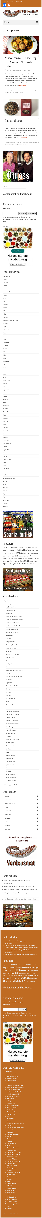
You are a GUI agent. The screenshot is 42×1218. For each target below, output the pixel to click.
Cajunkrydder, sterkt (12, 632)
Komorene (6, 393)
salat (35, 558)
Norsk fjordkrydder (12, 705)
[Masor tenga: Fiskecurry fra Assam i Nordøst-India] (21, 45)
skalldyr (10, 561)
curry (10, 90)
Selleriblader (10, 758)
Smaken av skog (11, 761)
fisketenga (24, 90)
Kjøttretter (8, 814)
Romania (5, 437)
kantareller (30, 553)
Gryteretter (23, 70)
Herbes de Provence (12, 654)
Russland (6, 440)
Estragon (8, 638)
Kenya (5, 383)
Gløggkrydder (10, 641)
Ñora (7, 701)
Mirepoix (8, 692)
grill (3, 553)
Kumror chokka (29, 142)
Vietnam (5, 503)
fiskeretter (19, 90)
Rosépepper (10, 742)
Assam (7, 90)
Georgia (5, 345)
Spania (5, 456)
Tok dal (24, 144)
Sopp (6, 822)
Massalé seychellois (12, 686)
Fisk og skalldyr (16, 70)
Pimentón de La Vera (12, 724)
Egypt (4, 326)
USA (4, 497)
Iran (4, 364)
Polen (4, 424)
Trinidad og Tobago (9, 478)
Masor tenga (34, 90)
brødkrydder (33, 548)
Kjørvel (8, 667)
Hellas (5, 355)
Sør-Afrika (6, 468)
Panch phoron (10, 708)
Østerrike (5, 506)
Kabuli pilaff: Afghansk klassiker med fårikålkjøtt (19, 886)
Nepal (4, 415)
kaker (24, 553)
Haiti (4, 352)
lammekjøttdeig (22, 556)
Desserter (8, 800)
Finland (5, 339)
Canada (5, 308)
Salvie (7, 752)
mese (32, 556)
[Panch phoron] (21, 107)
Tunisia (5, 481)
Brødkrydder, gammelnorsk (14, 619)
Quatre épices (10, 733)
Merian (8, 689)
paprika (15, 558)
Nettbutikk (19, 1)
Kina (4, 386)
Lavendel (9, 679)
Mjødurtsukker (10, 698)
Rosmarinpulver (11, 746)
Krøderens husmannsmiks (14, 670)
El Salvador (6, 330)
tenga (21, 92)
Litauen (5, 402)
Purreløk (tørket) (11, 730)
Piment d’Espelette (12, 720)
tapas (5, 564)
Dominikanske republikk (10, 320)
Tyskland (5, 487)
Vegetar (7, 829)
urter (24, 563)
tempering (17, 92)
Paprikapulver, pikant (12, 714)
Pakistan (5, 418)
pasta (20, 558)
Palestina (5, 421)
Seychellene (6, 450)
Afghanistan (6, 276)
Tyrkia (4, 484)
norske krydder (8, 558)
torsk (9, 564)
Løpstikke (9, 683)
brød (28, 548)
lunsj (28, 556)
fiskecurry (14, 90)
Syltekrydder (10, 765)
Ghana (5, 349)
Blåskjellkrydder (11, 607)
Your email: (6, 208)
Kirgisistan (6, 390)
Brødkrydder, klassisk (12, 623)
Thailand (5, 475)
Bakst (7, 796)
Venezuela (6, 500)
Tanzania (5, 472)
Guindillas (9, 651)
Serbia (5, 446)
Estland (5, 333)
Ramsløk (8, 736)
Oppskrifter (8, 1208)
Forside (6, 1)
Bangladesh (12, 142)
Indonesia (6, 361)
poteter (30, 558)
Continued (22, 85)
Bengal (17, 142)
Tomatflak (9, 771)
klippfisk (35, 553)
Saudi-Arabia (7, 443)
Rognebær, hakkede (12, 739)
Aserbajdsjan (7, 289)
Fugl (6, 807)
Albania (5, 279)
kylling (11, 556)
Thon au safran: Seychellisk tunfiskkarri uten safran (20, 889)
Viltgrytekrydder (11, 780)
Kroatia (5, 396)
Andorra (5, 282)
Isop (7, 660)
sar (38, 558)
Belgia (5, 295)
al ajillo (4, 547)
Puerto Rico (6, 431)
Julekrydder (9, 664)
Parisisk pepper (11, 717)
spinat (31, 561)
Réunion (5, 434)
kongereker (6, 556)
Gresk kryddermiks (12, 645)
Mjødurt (8, 695)
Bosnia (5, 298)
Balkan (20, 548)
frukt (29, 550)
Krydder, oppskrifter (10, 601)
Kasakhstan (6, 380)
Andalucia (8, 547)
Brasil (4, 301)
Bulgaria (5, 304)
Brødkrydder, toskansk (13, 626)
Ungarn (5, 494)
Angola (5, 285)
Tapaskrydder (10, 768)
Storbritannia (7, 459)
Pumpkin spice (10, 727)
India (29, 90)
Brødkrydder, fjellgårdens (14, 616)
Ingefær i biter (10, 657)
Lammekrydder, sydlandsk (14, 676)
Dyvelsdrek (9, 635)
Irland (4, 367)
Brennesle (9, 613)
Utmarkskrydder (11, 777)
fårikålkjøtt (35, 550)
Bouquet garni (10, 610)
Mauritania (6, 405)
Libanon (5, 399)
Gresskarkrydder (11, 648)
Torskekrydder (10, 774)
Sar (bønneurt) (10, 755)
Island (4, 371)
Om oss (12, 1)
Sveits (4, 462)
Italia (4, 377)
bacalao (14, 548)
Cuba (4, 314)
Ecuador (5, 323)
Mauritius (5, 408)
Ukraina (5, 491)
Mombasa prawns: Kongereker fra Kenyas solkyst (20, 899)
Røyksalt (8, 749)
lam (16, 555)
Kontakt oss (8, 1071)
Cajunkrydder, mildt (12, 629)
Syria (4, 465)
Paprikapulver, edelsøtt (13, 711)
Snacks (7, 818)
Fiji (3, 336)
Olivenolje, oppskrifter (11, 785)
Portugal (5, 427)
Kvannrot (8, 673)
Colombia (6, 311)
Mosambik (6, 412)
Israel (4, 374)
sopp (17, 561)
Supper (7, 825)
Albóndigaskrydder (12, 604)
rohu (13, 92)
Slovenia (5, 453)
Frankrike (6, 342)
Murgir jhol (7, 144)
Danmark (5, 317)
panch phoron (8, 92)
